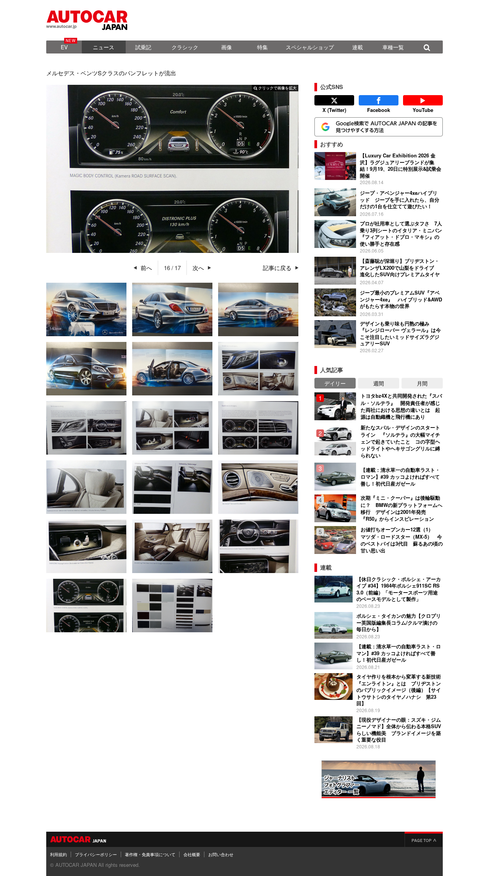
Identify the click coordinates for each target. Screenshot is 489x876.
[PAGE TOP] (424, 839)
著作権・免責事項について (150, 854)
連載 (357, 47)
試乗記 (143, 47)
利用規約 (58, 854)
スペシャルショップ (310, 47)
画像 (226, 47)
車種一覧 (393, 47)
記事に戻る (277, 268)
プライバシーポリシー (96, 854)
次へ (198, 268)
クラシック (185, 47)
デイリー (335, 383)
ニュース (103, 47)
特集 (262, 47)
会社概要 (191, 854)
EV (64, 47)
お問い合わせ (220, 854)
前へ (146, 268)
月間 (422, 383)
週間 (378, 383)
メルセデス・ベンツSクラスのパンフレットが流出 (111, 73)
